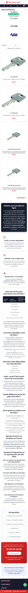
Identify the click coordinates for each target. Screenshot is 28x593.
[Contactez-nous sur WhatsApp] (25, 585)
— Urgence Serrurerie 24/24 (15, 591)
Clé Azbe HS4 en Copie (14, 185)
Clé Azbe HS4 (14, 113)
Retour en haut (21, 197)
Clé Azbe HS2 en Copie (14, 149)
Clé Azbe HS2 (14, 77)
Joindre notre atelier (14, 553)
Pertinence (9, 45)
